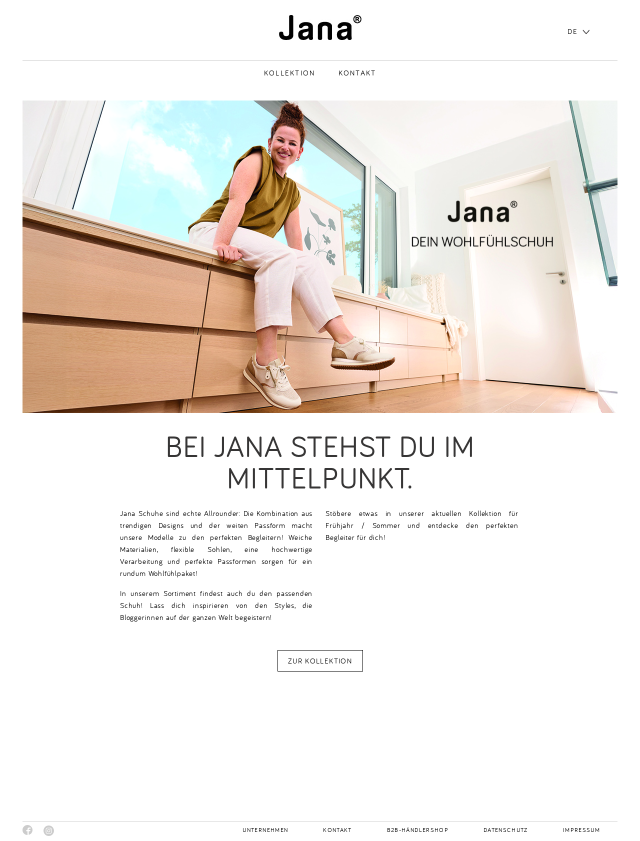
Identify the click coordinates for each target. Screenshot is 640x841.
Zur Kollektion (320, 661)
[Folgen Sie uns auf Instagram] (49, 831)
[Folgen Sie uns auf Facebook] (27, 830)
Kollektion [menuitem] (290, 73)
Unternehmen (265, 830)
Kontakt (337, 830)
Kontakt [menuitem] (357, 73)
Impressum (581, 830)
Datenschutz (506, 830)
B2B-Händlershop (417, 830)
